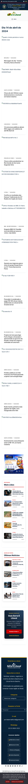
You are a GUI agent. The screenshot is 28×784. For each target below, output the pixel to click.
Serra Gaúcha (8, 369)
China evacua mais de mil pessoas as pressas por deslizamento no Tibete (17, 575)
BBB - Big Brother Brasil (10, 226)
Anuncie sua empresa (14, 635)
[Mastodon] (17, 766)
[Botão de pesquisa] (24, 709)
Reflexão (6, 57)
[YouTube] (10, 766)
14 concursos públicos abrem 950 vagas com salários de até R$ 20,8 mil (14, 129)
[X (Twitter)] (15, 766)
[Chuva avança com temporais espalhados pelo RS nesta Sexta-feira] (7, 563)
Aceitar (7, 781)
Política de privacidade (17, 781)
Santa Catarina (8, 90)
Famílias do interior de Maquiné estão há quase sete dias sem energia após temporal (18, 537)
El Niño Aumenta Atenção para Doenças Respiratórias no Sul (17, 585)
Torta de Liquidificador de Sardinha (17, 525)
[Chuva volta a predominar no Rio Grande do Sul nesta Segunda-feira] (14, 145)
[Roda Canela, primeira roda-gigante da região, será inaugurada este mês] (14, 391)
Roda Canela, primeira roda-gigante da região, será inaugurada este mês (13, 408)
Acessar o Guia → (14, 631)
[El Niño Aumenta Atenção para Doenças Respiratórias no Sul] (7, 585)
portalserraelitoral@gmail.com (14, 719)
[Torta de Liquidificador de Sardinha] (7, 525)
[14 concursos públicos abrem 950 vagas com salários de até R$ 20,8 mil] (14, 111)
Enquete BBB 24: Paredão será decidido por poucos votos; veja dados (12, 231)
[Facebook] (5, 766)
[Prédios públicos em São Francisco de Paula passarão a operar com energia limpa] (14, 357)
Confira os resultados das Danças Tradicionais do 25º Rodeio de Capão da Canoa (13, 197)
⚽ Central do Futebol (14, 760)
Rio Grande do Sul (9, 296)
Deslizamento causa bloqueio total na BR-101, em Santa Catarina (14, 442)
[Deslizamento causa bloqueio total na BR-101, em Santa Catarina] (14, 425)
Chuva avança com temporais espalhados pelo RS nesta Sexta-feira (17, 564)
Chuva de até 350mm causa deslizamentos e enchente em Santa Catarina (13, 95)
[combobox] (12, 709)
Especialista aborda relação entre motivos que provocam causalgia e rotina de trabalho (17, 597)
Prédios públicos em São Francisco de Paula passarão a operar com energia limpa (13, 374)
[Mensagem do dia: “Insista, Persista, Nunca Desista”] (14, 45)
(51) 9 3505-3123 (14, 728)
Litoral (6, 192)
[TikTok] (22, 766)
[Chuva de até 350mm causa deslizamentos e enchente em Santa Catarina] (14, 77)
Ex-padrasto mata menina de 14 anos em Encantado (17, 503)
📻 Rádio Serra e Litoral (14, 739)
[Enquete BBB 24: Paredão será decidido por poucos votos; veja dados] (14, 213)
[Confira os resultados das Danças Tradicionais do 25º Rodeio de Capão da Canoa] (14, 179)
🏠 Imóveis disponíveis (14, 755)
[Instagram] (8, 766)
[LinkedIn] (19, 766)
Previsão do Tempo (9, 158)
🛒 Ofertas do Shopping (14, 750)
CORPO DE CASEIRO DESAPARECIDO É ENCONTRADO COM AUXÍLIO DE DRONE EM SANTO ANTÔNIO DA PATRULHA (18, 516)
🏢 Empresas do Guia (14, 744)
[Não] (26, 778)
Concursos (7, 124)
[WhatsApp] (12, 766)
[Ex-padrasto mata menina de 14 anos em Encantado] (7, 503)
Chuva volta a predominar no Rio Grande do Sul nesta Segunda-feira (13, 163)
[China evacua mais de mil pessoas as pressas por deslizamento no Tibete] (7, 574)
